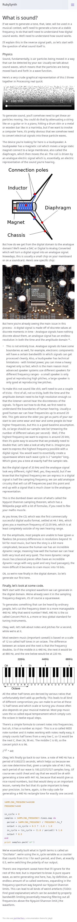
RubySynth (10, 4)
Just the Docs (19, 918)
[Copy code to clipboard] (71, 801)
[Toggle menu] (72, 4)
